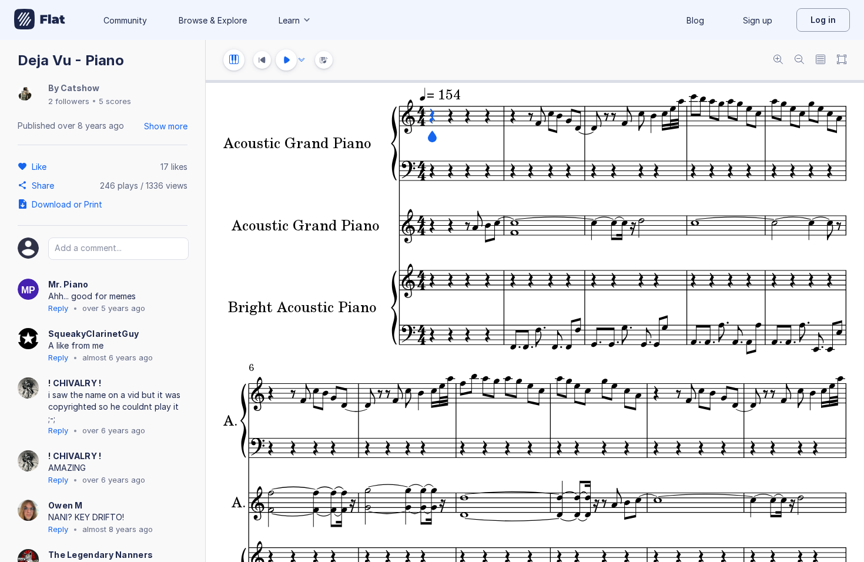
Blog (695, 20)
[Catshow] (25, 94)
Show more (165, 126)
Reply (58, 308)
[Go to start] (262, 60)
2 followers (68, 101)
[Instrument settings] (234, 60)
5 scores (115, 101)
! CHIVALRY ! (75, 383)
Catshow (80, 88)
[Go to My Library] (39, 20)
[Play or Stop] (286, 60)
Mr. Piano (68, 284)
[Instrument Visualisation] (324, 60)
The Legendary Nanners (100, 555)
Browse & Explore (213, 20)
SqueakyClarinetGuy (93, 334)
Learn (289, 20)
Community (125, 20)
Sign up (757, 20)
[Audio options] (301, 60)
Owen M (65, 505)
